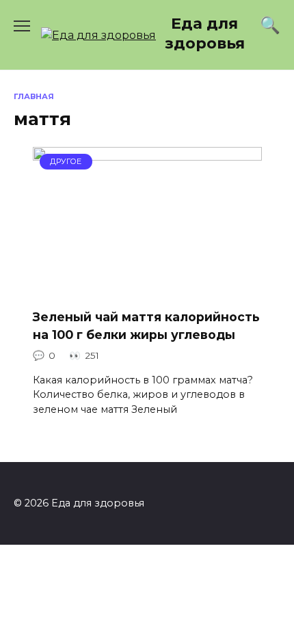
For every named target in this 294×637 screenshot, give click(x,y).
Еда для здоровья (205, 33)
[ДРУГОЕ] (147, 288)
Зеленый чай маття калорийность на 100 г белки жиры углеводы (146, 326)
